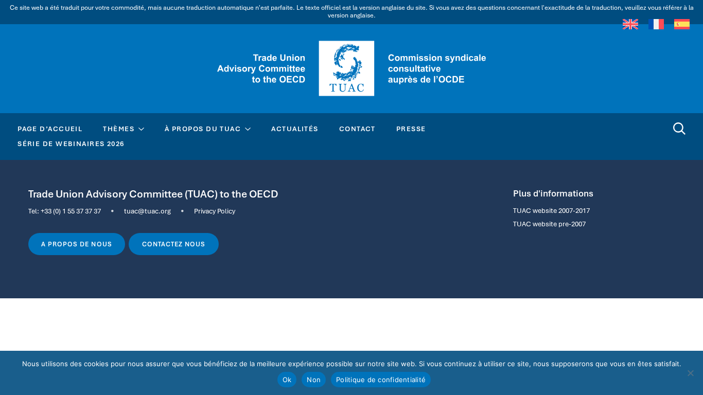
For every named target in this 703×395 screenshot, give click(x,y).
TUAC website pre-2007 (549, 223)
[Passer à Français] (656, 24)
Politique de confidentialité (381, 379)
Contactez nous (173, 244)
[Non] (690, 373)
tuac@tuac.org (147, 211)
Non (314, 379)
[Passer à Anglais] (630, 24)
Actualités (294, 128)
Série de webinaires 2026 (71, 143)
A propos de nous (76, 244)
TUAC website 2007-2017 (551, 210)
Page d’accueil (49, 128)
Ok (287, 379)
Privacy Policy (214, 211)
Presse (411, 128)
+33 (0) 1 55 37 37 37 (71, 211)
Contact (357, 128)
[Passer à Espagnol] (682, 24)
